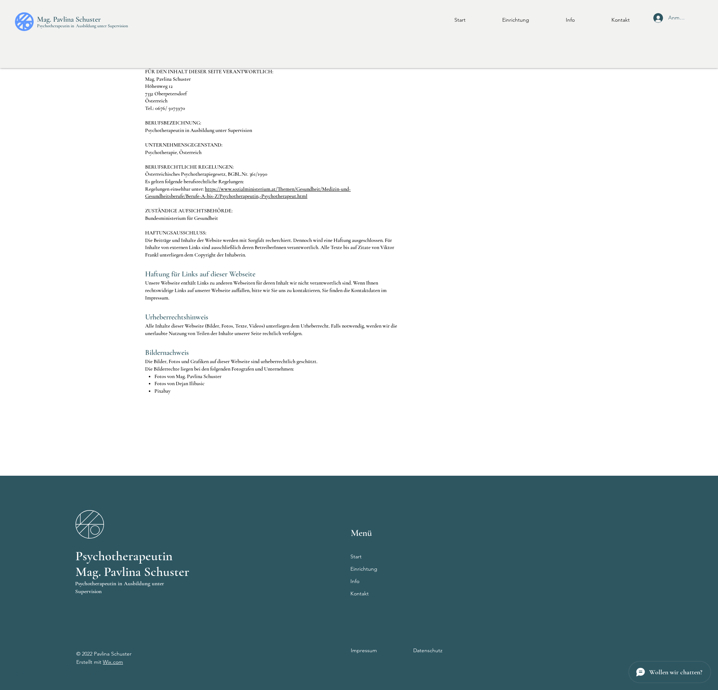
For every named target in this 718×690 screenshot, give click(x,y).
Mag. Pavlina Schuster (69, 19)
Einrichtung (363, 568)
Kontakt (359, 593)
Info (354, 581)
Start (356, 556)
